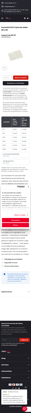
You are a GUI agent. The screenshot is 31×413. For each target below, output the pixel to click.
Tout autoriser (15, 220)
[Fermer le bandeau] (28, 186)
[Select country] (28, 18)
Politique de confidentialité (9, 345)
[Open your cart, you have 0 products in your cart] (25, 18)
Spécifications (6, 292)
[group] (4, 67)
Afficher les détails (20, 215)
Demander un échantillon (15, 83)
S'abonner (24, 340)
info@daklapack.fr (9, 6)
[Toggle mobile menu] (2, 18)
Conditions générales (15, 406)
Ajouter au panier (21, 77)
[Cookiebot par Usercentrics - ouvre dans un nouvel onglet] (18, 187)
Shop (3, 358)
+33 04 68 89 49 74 (10, 3)
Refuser (15, 225)
